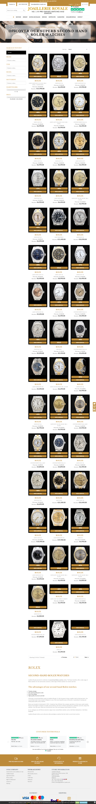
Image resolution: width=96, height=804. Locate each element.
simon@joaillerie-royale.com (38, 4)
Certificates (52, 17)
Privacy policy (9, 779)
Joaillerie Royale (71, 17)
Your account (34, 771)
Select (78, 49)
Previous (64, 659)
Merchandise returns (32, 775)
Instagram (94, 410)
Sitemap (8, 785)
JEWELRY (25, 17)
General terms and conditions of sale (14, 773)
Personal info (31, 773)
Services (44, 17)
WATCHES (18, 17)
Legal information (10, 777)
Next (87, 659)
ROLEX (38, 81)
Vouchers (30, 783)
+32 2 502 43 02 (23, 4)
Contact (80, 17)
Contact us (12, 4)
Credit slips (30, 779)
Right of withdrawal (10, 781)
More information (83, 802)
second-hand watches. (72, 715)
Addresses (30, 781)
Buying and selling (34, 17)
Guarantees (60, 17)
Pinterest (94, 406)
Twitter (94, 403)
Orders (29, 777)
